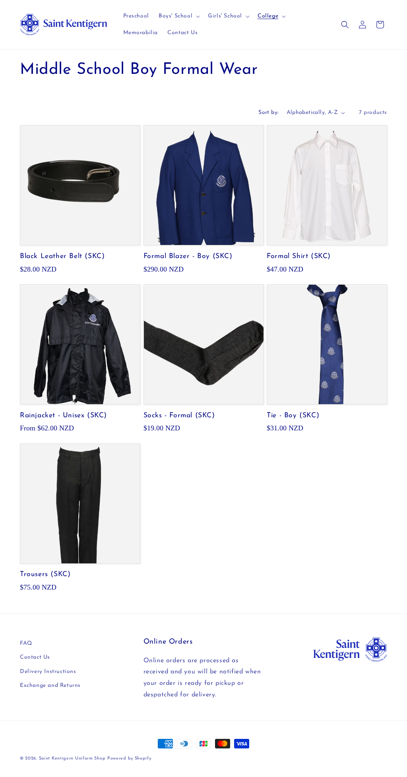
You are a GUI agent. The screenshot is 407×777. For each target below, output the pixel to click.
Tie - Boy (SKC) (293, 415)
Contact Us (35, 657)
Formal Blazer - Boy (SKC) (188, 256)
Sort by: (268, 113)
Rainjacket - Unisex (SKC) (63, 415)
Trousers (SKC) (45, 574)
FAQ (26, 643)
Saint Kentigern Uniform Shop (72, 758)
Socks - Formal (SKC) (179, 415)
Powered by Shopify (129, 758)
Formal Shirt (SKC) (299, 256)
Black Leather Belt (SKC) (62, 256)
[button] (178, 16)
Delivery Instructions (48, 672)
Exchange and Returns (50, 685)
